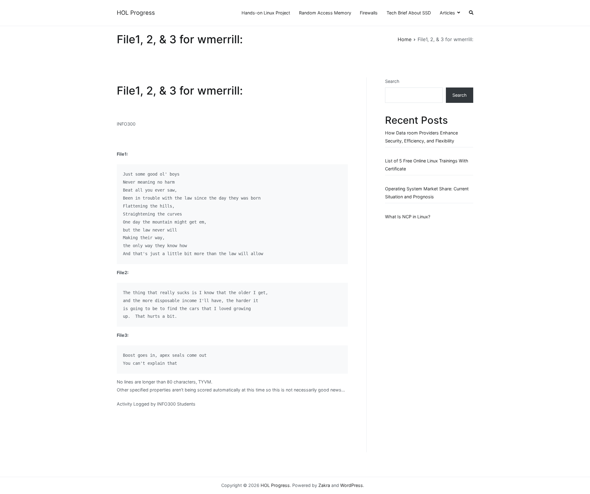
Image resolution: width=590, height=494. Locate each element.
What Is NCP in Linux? (407, 216)
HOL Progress (136, 12)
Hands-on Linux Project (266, 12)
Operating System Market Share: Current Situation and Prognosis (427, 192)
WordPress (351, 485)
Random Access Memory (325, 12)
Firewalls (369, 12)
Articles (447, 12)
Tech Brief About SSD (409, 12)
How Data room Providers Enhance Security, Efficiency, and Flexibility (421, 136)
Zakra (324, 485)
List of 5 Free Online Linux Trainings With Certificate (426, 164)
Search (392, 81)
